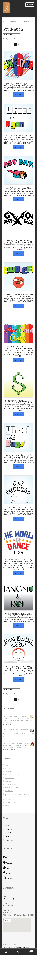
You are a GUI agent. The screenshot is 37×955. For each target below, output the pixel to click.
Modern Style (9, 771)
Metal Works (9, 791)
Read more (18, 94)
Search (18, 952)
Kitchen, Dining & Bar (11, 787)
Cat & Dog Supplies (11, 784)
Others (7, 805)
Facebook (8, 873)
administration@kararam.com (12, 899)
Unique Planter (9, 778)
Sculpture (8, 781)
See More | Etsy (10, 799)
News (7, 836)
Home (7, 22)
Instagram (9, 878)
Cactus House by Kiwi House (13, 775)
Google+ (10, 863)
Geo (6, 765)
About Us (9, 829)
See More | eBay (10, 802)
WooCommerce (23, 947)
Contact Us (9, 833)
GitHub (8, 858)
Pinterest (9, 868)
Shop (7, 825)
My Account (10, 840)
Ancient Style (9, 768)
